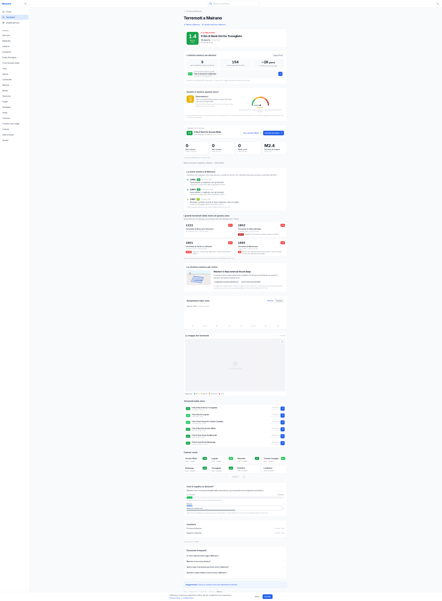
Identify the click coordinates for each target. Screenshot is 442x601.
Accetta (267, 597)
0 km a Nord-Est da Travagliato (221, 36)
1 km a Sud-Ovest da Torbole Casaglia (207, 421)
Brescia (211, 592)
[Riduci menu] (25, 4)
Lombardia (202, 592)
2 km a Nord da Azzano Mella (204, 428)
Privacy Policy (174, 598)
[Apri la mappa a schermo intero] (282, 342)
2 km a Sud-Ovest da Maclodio (204, 435)
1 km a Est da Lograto (200, 415)
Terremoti (193, 592)
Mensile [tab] (270, 301)
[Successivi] (244, 477)
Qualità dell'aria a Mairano (215, 25)
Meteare (6, 3)
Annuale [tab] (279, 301)
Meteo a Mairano (193, 25)
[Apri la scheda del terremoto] (280, 74)
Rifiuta (257, 597)
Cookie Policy (188, 598)
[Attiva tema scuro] (438, 4)
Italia (185, 592)
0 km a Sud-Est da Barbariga (203, 442)
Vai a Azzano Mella (251, 133)
